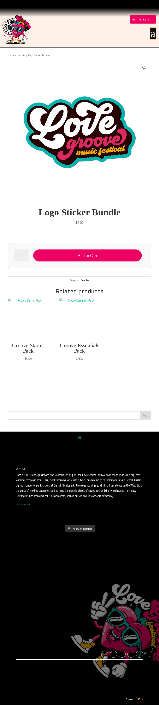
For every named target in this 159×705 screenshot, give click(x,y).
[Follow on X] (96, 4)
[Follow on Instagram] (63, 4)
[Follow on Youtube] (79, 4)
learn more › (23, 504)
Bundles (21, 55)
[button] (144, 67)
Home (11, 55)
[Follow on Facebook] (87, 4)
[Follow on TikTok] (71, 4)
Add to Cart (87, 255)
